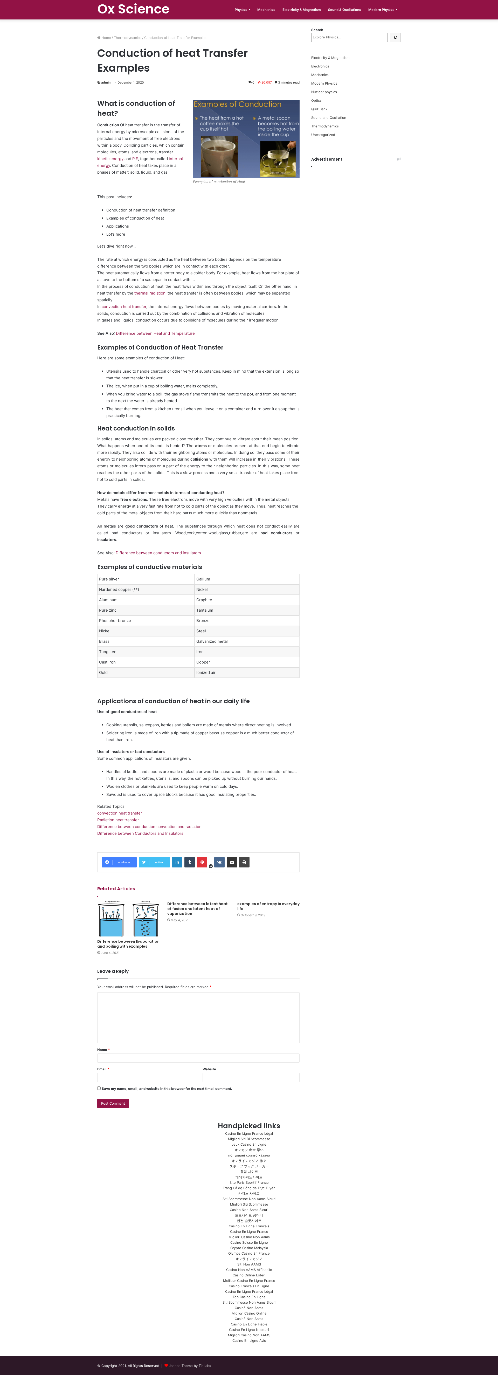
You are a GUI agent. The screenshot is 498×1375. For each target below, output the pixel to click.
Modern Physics (381, 10)
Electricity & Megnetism (330, 58)
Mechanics (266, 10)
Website (209, 1069)
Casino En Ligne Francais (249, 1226)
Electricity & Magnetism (301, 10)
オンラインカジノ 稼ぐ (249, 1161)
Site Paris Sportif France (249, 1182)
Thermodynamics (127, 38)
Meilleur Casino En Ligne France (249, 1280)
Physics (241, 10)
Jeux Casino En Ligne (249, 1144)
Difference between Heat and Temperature (155, 333)
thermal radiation (149, 293)
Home (105, 38)
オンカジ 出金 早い (249, 1150)
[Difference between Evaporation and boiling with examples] (128, 918)
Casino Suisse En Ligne (249, 1242)
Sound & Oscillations (344, 10)
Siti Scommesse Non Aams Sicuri (249, 1199)
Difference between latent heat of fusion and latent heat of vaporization (197, 908)
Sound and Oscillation (328, 117)
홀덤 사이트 (249, 1171)
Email (103, 1069)
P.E (135, 158)
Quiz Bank (319, 109)
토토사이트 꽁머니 (249, 1215)
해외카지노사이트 (249, 1177)
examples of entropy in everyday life (268, 906)
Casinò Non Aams (249, 1308)
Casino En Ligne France (249, 1231)
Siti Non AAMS (249, 1264)
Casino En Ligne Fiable (249, 1324)
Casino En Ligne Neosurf (249, 1330)
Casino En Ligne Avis (249, 1340)
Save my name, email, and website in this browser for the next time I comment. (167, 1088)
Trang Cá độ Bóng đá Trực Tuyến (249, 1188)
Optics (316, 100)
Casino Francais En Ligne (249, 1286)
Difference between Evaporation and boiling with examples (128, 944)
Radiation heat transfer (118, 819)
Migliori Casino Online (249, 1313)
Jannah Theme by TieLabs (190, 1366)
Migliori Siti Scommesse (249, 1204)
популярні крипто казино (249, 1155)
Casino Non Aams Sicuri (249, 1210)
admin (105, 82)
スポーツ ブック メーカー (249, 1166)
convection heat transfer (124, 306)
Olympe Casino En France (249, 1253)
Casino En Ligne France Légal (249, 1133)
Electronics (320, 66)
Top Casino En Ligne (249, 1297)
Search (317, 30)
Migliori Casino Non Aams (249, 1237)
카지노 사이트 (249, 1193)
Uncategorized (323, 135)
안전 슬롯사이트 (249, 1221)
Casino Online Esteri (249, 1275)
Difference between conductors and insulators (158, 552)
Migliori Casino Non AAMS (249, 1335)
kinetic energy (110, 158)
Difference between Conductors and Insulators (140, 833)
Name (103, 1050)
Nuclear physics (324, 92)
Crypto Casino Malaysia (249, 1248)
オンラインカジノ (249, 1259)
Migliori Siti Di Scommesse (249, 1139)
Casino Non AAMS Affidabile (249, 1270)
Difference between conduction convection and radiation (149, 826)
